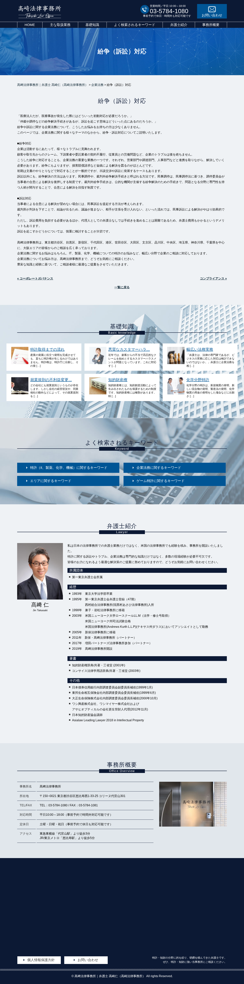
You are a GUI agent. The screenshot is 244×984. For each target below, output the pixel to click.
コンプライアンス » (213, 278)
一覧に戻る (122, 287)
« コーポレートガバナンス (35, 278)
